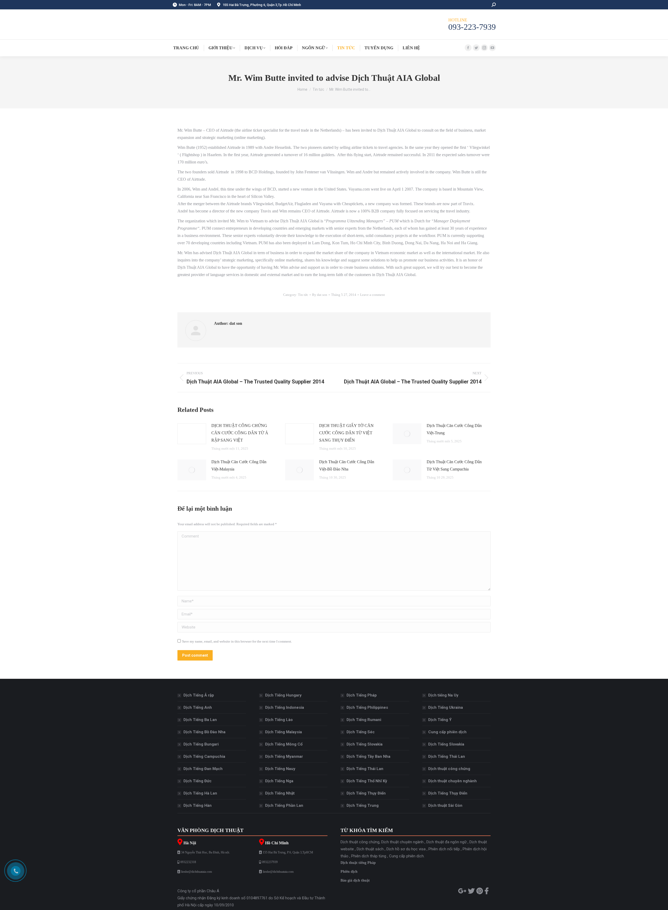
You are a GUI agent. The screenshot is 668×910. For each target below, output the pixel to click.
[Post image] (191, 433)
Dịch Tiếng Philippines (367, 707)
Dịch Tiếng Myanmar (284, 756)
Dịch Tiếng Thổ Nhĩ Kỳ (367, 781)
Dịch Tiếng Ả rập (198, 695)
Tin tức (303, 295)
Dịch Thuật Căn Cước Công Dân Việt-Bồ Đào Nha (346, 465)
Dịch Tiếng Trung (363, 805)
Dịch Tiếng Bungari (201, 744)
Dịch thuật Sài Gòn (445, 805)
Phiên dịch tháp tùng (368, 856)
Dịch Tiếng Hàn (197, 805)
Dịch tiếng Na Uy (443, 695)
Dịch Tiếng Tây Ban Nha (368, 756)
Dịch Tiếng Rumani (364, 719)
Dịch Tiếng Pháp (362, 695)
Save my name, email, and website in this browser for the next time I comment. (237, 641)
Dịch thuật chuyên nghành (452, 781)
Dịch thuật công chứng (449, 768)
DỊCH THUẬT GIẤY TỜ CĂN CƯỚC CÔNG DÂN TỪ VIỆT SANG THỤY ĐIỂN (346, 432)
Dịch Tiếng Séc (361, 732)
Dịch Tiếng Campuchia (204, 756)
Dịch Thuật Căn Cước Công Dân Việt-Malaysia (238, 465)
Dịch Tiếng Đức (197, 781)
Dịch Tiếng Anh (197, 707)
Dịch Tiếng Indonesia (284, 707)
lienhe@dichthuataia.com (196, 872)
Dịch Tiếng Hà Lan (200, 793)
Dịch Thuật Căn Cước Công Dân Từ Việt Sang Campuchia (454, 465)
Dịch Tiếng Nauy (280, 768)
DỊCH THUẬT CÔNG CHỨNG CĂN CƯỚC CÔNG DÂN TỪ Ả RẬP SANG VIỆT (239, 432)
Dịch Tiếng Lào (279, 719)
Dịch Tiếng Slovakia (365, 744)
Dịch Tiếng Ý (440, 719)
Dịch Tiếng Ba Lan (200, 719)
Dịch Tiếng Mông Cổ (283, 744)
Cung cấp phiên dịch (447, 732)
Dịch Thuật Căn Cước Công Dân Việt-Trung (454, 429)
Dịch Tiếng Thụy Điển (366, 793)
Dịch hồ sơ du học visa (406, 849)
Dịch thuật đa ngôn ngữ (446, 842)
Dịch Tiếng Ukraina (445, 707)
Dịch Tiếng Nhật (280, 793)
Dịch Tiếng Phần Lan (284, 805)
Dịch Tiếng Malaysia (283, 732)
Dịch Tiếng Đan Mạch (203, 768)
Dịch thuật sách (370, 849)
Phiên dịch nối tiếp (444, 849)
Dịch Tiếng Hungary (283, 695)
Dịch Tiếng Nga (279, 781)
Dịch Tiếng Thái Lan (365, 768)
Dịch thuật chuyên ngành (402, 842)
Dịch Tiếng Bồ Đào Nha (204, 732)
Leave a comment (372, 295)
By (319, 295)
